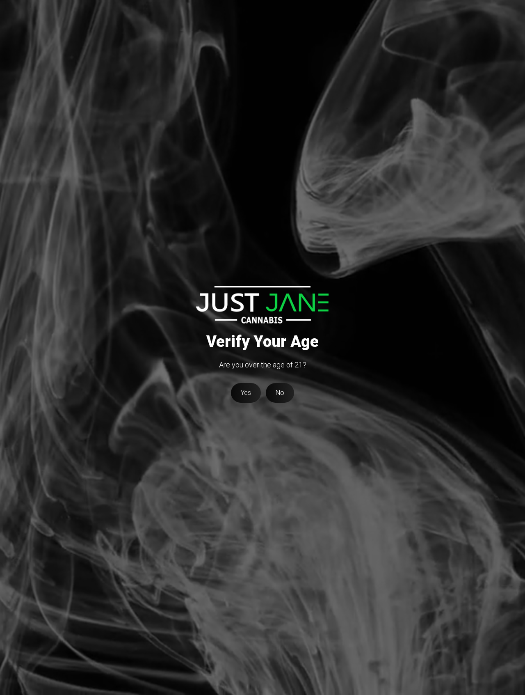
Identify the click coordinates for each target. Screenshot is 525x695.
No (280, 393)
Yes (246, 393)
